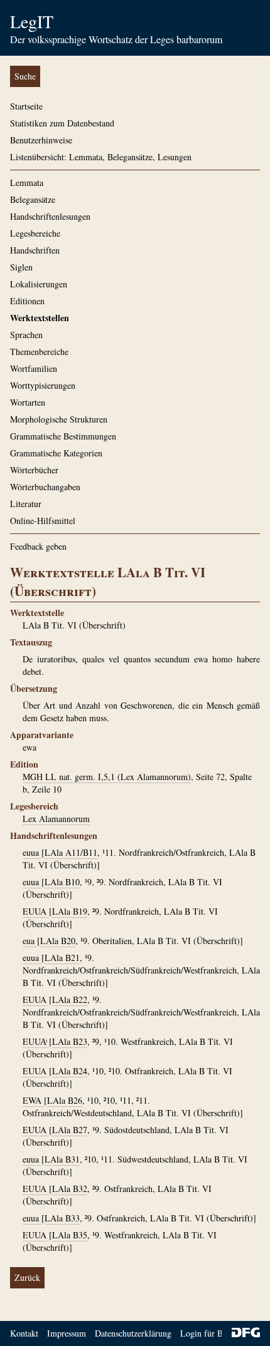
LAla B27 (69, 1130)
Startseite (26, 106)
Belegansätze (32, 199)
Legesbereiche (35, 233)
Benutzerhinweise (41, 140)
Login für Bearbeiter (217, 1333)
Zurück (27, 1277)
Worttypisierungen (42, 385)
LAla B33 (62, 1218)
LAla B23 (69, 1041)
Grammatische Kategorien (56, 453)
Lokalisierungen (38, 284)
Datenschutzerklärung (133, 1333)
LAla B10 (62, 882)
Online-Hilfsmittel (42, 521)
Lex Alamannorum (56, 819)
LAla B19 (69, 911)
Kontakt (24, 1333)
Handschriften (35, 250)
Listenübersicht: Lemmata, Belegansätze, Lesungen (101, 157)
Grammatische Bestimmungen (63, 436)
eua (30, 941)
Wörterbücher (34, 470)
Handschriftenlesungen (50, 216)
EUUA (36, 911)
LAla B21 (62, 957)
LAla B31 (62, 1159)
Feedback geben (38, 546)
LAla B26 (64, 1100)
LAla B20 (57, 941)
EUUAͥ (36, 1041)
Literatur (25, 504)
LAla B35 (69, 1235)
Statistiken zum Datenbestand (62, 123)
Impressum (66, 1333)
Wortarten (27, 402)
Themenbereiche (39, 351)
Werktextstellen (39, 317)
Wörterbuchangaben (45, 487)
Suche (25, 76)
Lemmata (26, 182)
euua (32, 852)
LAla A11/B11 (71, 852)
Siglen (21, 267)
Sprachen (26, 335)
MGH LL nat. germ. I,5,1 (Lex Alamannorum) (107, 777)
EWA (33, 1100)
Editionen (27, 301)
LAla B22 (69, 999)
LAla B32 (69, 1188)
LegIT (31, 21)
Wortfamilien (33, 368)
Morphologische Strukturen (58, 419)
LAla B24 (69, 1071)
